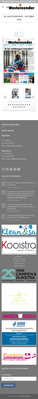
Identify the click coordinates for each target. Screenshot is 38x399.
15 (20, 107)
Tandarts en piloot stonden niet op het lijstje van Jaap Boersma (20, 216)
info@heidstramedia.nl (14, 146)
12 (13, 107)
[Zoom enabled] (21, 33)
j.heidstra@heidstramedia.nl (16, 159)
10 (27, 104)
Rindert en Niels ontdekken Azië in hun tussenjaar (21, 184)
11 (29, 104)
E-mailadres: (6, 332)
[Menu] (3, 6)
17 (24, 107)
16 (22, 107)
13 (15, 107)
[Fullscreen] (16, 33)
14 (17, 107)
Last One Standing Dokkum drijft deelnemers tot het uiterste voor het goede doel (21, 207)
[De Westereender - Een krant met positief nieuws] (20, 7)
